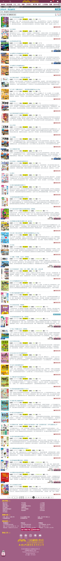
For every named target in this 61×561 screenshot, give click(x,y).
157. (19, 448)
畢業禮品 (40, 518)
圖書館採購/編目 (7, 509)
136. (19, 197)
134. (12, 173)
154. (16, 412)
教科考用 (56, 4)
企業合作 (42, 509)
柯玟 (24, 450)
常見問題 (42, 506)
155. (33, 424)
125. (17, 65)
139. (24, 233)
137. (23, 209)
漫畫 (50, 4)
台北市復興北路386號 (8, 524)
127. (25, 89)
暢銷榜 (3, 4)
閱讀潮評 (23, 510)
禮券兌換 (5, 504)
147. (19, 329)
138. (21, 221)
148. (15, 341)
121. (17, 17)
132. (15, 149)
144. (19, 293)
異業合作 (5, 510)
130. (13, 125)
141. (20, 257)
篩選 (58, 9)
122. (13, 29)
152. (19, 389)
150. (17, 365)
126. (20, 77)
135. (17, 185)
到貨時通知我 (57, 314)
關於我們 (5, 503)
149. (18, 353)
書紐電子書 (3, 41)
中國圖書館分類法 (26, 506)
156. (19, 436)
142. (26, 269)
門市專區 (23, 503)
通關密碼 (23, 507)
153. (17, 401)
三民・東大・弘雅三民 (9, 517)
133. (19, 161)
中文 (14, 4)
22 (48, 497)
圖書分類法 (6, 506)
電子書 (35, 4)
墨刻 (34, 19)
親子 (39, 4)
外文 (19, 4)
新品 (9, 4)
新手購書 (5, 507)
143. (18, 281)
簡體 (23, 4)
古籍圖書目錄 (6, 518)
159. (20, 472)
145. (17, 305)
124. (19, 53)
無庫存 (49, 218)
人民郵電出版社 (38, 210)
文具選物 (45, 4)
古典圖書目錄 (23, 518)
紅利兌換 (42, 510)
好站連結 (5, 512)
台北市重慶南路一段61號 (44, 524)
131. (13, 137)
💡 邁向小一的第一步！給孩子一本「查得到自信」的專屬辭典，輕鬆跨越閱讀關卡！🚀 (6, 7)
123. (15, 41)
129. (19, 113)
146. (19, 317)
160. (15, 485)
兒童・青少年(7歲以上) (44, 517)
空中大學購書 (24, 509)
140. (12, 245)
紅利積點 (23, 504)
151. (18, 377)
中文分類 (42, 504)
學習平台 (42, 507)
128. (13, 101)
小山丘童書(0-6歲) (25, 517)
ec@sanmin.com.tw (13, 527)
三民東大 (28, 4)
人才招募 (42, 503)
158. (19, 460)
